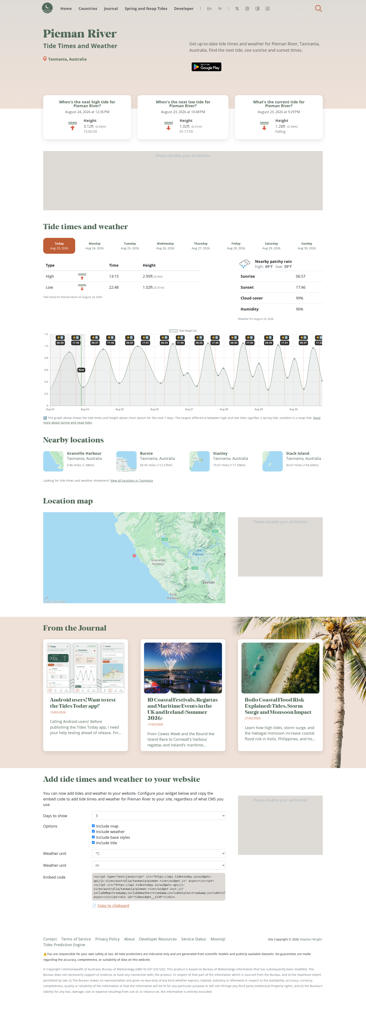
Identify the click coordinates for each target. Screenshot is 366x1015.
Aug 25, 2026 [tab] (130, 245)
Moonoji (218, 939)
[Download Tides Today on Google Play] (206, 66)
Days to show (55, 815)
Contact (50, 939)
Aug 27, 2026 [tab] (201, 245)
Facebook (257, 8)
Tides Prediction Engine (64, 944)
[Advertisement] (183, 180)
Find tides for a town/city (318, 8)
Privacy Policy (107, 939)
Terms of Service (76, 939)
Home (66, 8)
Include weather (110, 831)
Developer (184, 8)
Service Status (193, 939)
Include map (107, 826)
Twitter (237, 8)
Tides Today (47, 8)
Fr (220, 8)
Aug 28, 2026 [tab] (236, 245)
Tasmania (57, 59)
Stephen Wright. (311, 939)
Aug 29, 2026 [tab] (271, 245)
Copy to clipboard (113, 905)
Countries (88, 8)
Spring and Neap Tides (146, 8)
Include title (106, 842)
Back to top (354, 1003)
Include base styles (113, 837)
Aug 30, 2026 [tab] (307, 245)
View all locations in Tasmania (131, 480)
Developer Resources (158, 939)
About (129, 939)
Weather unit (54, 853)
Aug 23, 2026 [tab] (59, 245)
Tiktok (267, 8)
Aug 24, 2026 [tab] (95, 245)
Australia (78, 59)
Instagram (247, 8)
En (209, 8)
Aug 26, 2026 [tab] (165, 245)
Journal (111, 8)
